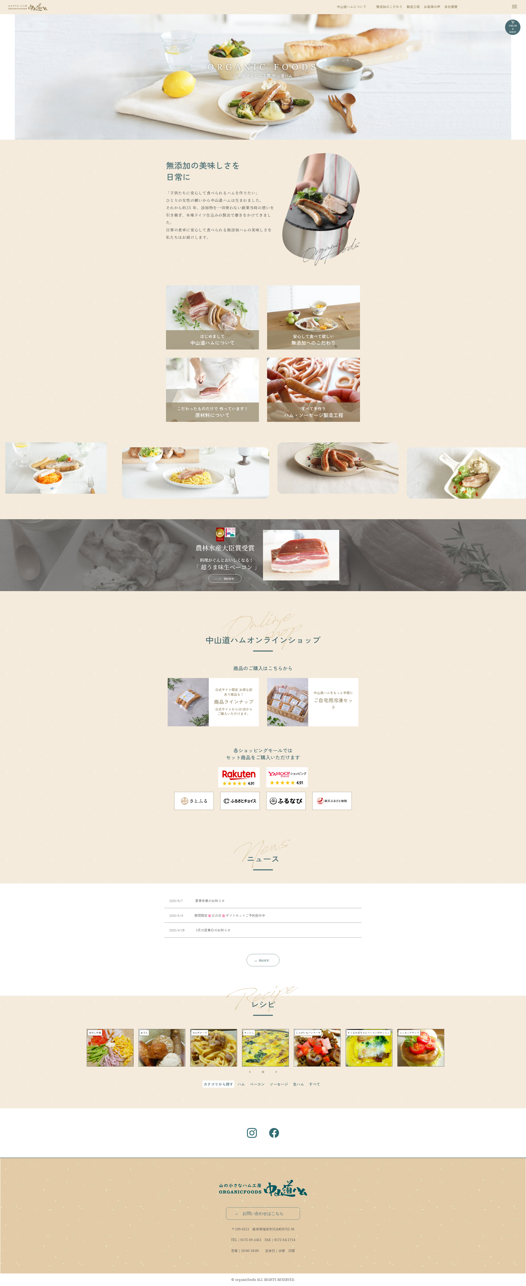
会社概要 (451, 6)
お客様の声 (432, 6)
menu (514, 6)
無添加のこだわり (389, 6)
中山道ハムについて (351, 6)
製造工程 (413, 6)
